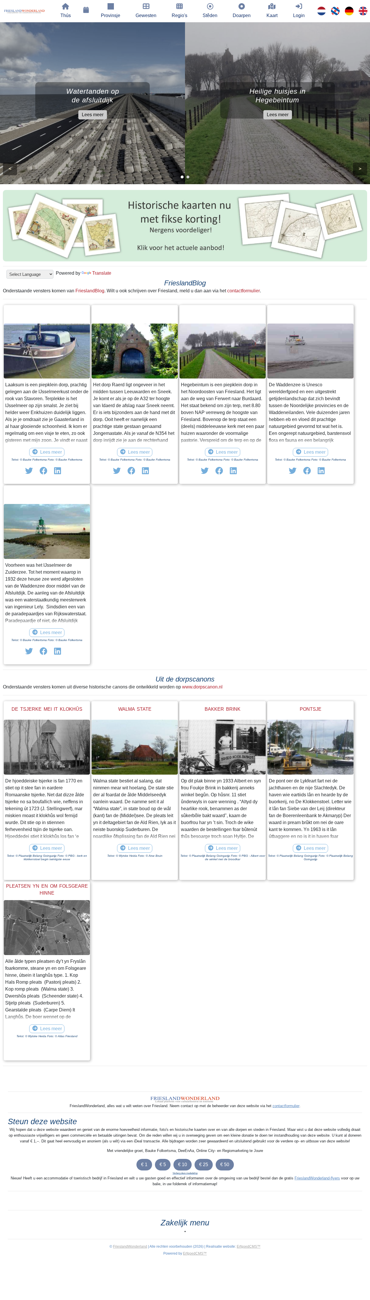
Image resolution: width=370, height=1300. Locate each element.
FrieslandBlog (89, 290)
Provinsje (110, 15)
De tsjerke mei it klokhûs (47, 709)
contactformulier (243, 290)
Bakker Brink (222, 709)
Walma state (134, 709)
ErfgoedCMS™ (248, 1246)
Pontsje (310, 709)
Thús (65, 15)
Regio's (179, 15)
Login (299, 15)
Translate (101, 273)
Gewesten (146, 15)
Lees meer (92, 114)
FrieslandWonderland (130, 1246)
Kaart (272, 15)
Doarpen (242, 15)
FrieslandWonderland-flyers (317, 1178)
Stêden (210, 15)
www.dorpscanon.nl (202, 686)
